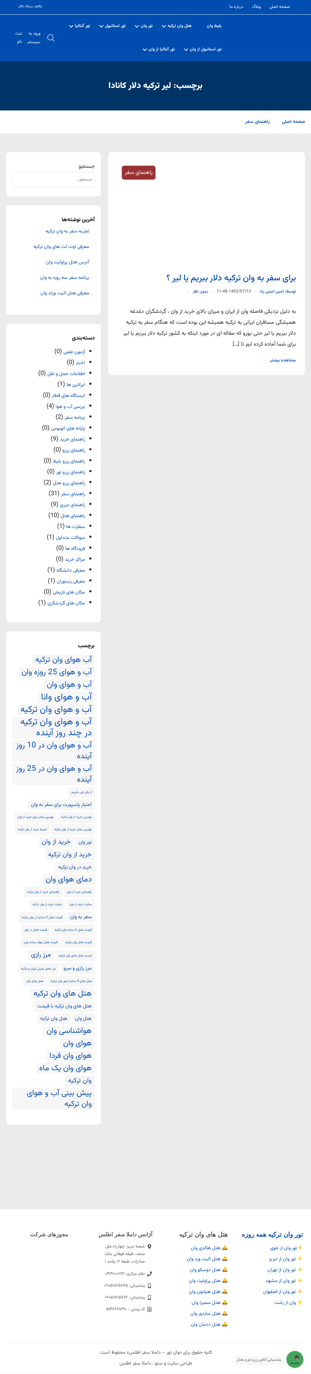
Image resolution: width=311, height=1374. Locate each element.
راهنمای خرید (72, 439)
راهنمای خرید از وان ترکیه (43, 892)
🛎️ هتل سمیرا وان (210, 1303)
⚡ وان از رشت (288, 1303)
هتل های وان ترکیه (62, 993)
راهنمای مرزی (72, 505)
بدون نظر (200, 291)
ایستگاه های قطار (68, 396)
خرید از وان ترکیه (70, 855)
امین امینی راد (278, 291)
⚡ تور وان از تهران (285, 1270)
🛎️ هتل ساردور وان (209, 1314)
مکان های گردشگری (66, 603)
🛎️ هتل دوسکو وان (209, 1270)
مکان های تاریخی (69, 592)
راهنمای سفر (257, 122)
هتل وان (83, 1019)
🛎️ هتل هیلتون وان (208, 1292)
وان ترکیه (80, 1081)
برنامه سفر (75, 417)
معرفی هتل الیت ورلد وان (64, 293)
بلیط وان (214, 26)
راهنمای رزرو (74, 450)
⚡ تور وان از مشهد (284, 1281)
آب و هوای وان (69, 684)
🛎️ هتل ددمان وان (209, 1324)
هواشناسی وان (69, 1031)
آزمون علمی (74, 352)
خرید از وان (56, 842)
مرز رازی (41, 955)
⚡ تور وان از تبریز (286, 1259)
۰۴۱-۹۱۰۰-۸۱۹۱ (30, 7)
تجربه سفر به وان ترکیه (67, 231)
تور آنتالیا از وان (162, 49)
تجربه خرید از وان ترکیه (32, 829)
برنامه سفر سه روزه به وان (64, 278)
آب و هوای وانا (66, 697)
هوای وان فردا (71, 1056)
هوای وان (77, 1043)
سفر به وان (81, 917)
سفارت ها (75, 527)
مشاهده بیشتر (283, 360)
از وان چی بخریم (81, 792)
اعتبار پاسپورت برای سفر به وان (61, 805)
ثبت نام (18, 37)
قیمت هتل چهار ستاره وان (41, 942)
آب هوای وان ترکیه (63, 660)
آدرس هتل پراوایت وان (67, 262)
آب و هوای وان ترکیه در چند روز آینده (56, 728)
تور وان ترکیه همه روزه (272, 1234)
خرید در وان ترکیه (75, 867)
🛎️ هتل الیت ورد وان (207, 1259)
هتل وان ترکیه (180, 26)
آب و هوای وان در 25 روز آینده (54, 774)
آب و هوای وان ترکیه (56, 709)
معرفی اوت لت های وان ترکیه (61, 247)
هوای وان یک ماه (65, 1068)
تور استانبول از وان (205, 49)
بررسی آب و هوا (70, 407)
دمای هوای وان (69, 879)
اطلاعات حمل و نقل (66, 374)
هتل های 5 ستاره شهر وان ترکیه (71, 981)
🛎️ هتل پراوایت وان (208, 1281)
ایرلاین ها (76, 385)
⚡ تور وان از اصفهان (283, 1292)
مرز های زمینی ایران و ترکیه (38, 968)
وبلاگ (256, 7)
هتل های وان (34, 981)
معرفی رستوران (71, 581)
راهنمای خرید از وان (79, 892)
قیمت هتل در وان (35, 929)
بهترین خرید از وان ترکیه (76, 817)
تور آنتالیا (82, 26)
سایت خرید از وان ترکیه (47, 904)
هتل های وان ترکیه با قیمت (64, 1006)
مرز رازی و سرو (77, 968)
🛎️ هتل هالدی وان (209, 1248)
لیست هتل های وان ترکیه (75, 955)
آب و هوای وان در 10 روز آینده (54, 751)
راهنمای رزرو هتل (69, 483)
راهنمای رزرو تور (70, 472)
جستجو (87, 166)
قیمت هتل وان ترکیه (78, 942)
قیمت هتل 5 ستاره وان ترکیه (73, 929)
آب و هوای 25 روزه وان (57, 672)
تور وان (146, 26)
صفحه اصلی (279, 7)
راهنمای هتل (73, 516)
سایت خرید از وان (81, 904)
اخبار (80, 363)
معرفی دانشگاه (70, 570)
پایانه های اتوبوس (68, 428)
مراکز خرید (75, 559)
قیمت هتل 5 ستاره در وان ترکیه (42, 917)
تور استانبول (115, 26)
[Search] (21, 180)
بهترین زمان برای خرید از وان (35, 817)
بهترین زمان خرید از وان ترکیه (73, 829)
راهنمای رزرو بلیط (69, 461)
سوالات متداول (70, 538)
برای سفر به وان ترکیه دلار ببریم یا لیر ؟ (231, 278)
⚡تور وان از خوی (286, 1248)
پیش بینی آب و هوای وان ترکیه (59, 1099)
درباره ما (236, 7)
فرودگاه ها (75, 549)
